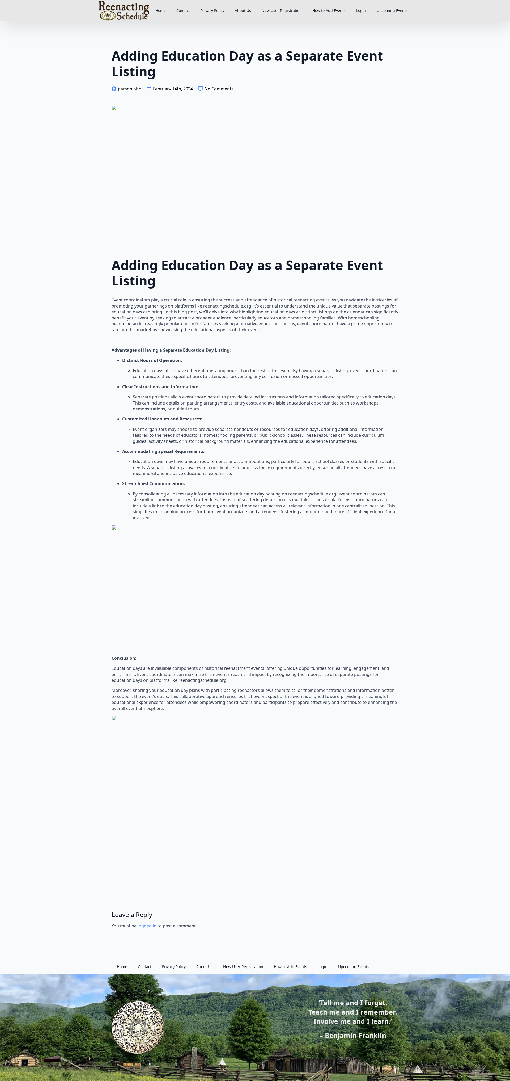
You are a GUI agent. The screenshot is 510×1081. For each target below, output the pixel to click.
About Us (243, 10)
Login (361, 10)
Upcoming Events (392, 10)
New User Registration (282, 10)
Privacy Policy (212, 10)
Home (160, 10)
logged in (147, 926)
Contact (183, 10)
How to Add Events (329, 10)
